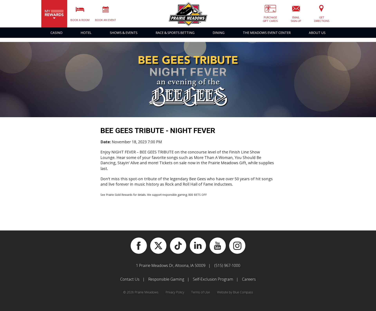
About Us (317, 32)
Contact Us (129, 279)
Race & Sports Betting (175, 32)
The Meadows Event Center (267, 32)
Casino (56, 32)
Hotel (86, 32)
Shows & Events (123, 32)
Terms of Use (200, 292)
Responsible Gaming (166, 279)
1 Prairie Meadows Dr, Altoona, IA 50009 (170, 265)
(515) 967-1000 (227, 265)
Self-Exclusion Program (213, 279)
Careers (249, 279)
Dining (218, 32)
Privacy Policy (174, 292)
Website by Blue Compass (235, 292)
